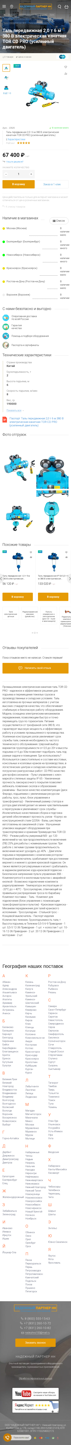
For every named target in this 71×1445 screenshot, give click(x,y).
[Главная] (4, 15)
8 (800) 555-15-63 (37, 1318)
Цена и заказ (24, 57)
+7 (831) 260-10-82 (37, 1328)
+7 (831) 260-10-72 (37, 1323)
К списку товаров (15, 206)
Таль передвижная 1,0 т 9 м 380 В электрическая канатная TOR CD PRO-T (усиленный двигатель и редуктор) (16, 577)
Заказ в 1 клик (52, 184)
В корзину (18, 184)
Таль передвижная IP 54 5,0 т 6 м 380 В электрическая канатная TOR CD (53, 577)
